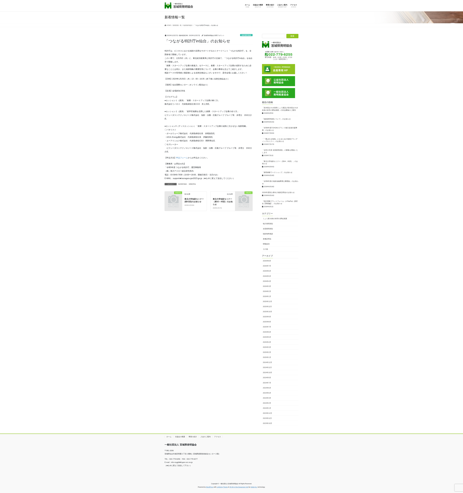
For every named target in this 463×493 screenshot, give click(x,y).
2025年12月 (267, 301)
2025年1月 (267, 357)
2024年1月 (267, 408)
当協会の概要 (180, 437)
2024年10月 (267, 372)
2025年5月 (267, 337)
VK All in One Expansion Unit (238, 487)
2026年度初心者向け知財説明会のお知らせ (278, 192)
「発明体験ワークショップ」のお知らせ (277, 172)
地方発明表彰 (268, 224)
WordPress (209, 487)
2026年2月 (267, 291)
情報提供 (266, 244)
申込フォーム (182, 158)
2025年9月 (267, 317)
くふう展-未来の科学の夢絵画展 (275, 219)
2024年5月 (267, 393)
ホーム (168, 437)
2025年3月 (267, 347)
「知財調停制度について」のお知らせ (276, 119)
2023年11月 (267, 418)
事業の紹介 (193, 437)
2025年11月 (267, 306)
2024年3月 (267, 398)
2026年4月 (267, 281)
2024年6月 (267, 388)
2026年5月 (267, 276)
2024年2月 (267, 403)
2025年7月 (267, 327)
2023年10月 (267, 423)
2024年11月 (267, 367)
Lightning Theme (222, 487)
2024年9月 (267, 378)
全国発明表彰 (268, 229)
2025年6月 (267, 332)
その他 (265, 249)
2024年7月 (267, 383)
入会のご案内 (206, 437)
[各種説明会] (173, 197)
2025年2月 (267, 352)
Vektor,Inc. (254, 487)
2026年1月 (267, 296)
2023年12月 (267, 413)
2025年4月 (267, 342)
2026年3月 (267, 286)
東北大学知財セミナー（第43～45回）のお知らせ (223, 201)
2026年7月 (267, 266)
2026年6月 (267, 271)
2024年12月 (267, 362)
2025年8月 (267, 322)
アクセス (217, 437)
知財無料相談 (246, 35)
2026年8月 (267, 261)
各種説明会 (192, 184)
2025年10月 (267, 312)
